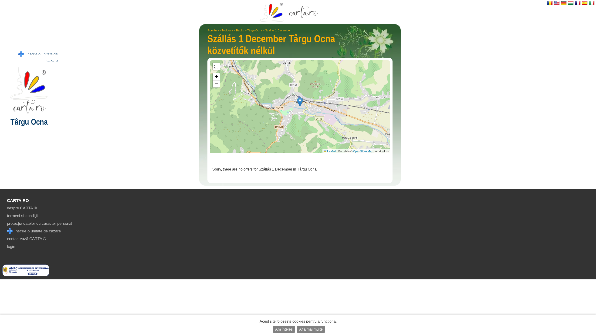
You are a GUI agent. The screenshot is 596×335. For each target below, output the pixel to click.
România (213, 30)
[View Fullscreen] (216, 66)
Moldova (227, 30)
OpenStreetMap (363, 151)
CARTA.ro (18, 200)
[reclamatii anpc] (25, 275)
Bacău (240, 30)
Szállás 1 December (278, 30)
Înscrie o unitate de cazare (41, 57)
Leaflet (331, 151)
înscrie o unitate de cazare (37, 231)
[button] (300, 102)
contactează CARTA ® (26, 239)
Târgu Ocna (254, 30)
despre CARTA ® (22, 208)
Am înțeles (284, 329)
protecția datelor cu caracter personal (39, 223)
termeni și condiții (22, 216)
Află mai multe (311, 329)
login (11, 246)
